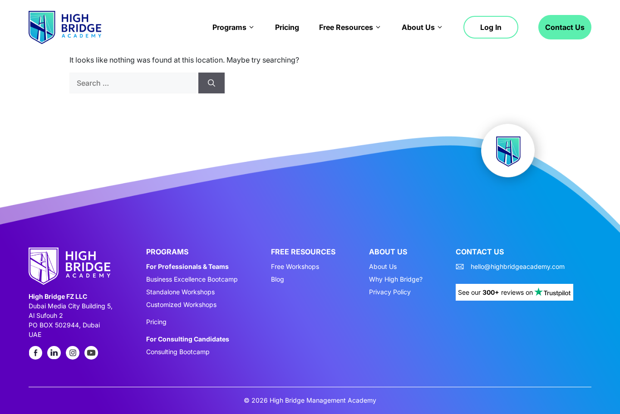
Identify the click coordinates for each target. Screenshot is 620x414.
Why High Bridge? (396, 279)
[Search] (211, 83)
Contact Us (565, 27)
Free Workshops (295, 266)
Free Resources (346, 27)
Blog (277, 279)
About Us (418, 27)
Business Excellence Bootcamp (192, 279)
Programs (229, 27)
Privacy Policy (390, 292)
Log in (491, 27)
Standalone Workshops (180, 292)
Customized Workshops (181, 304)
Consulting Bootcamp (178, 352)
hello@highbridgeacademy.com (518, 266)
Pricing (287, 27)
